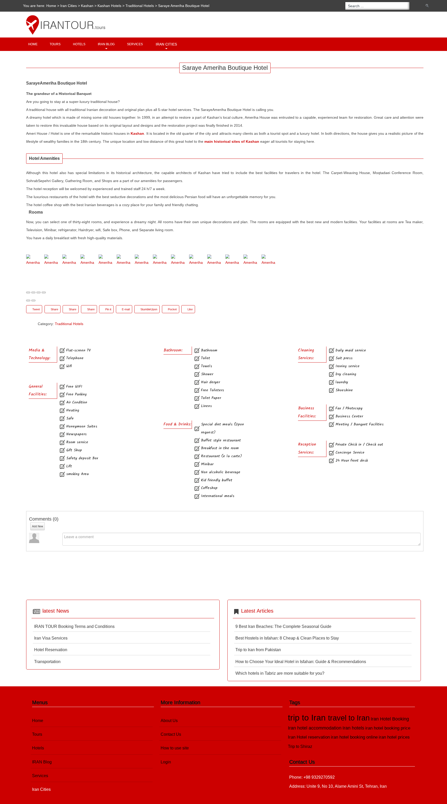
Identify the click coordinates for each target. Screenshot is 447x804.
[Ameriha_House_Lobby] (123, 260)
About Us (169, 720)
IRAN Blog (106, 44)
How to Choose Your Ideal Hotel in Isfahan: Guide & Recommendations (300, 661)
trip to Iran (308, 717)
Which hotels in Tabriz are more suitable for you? (279, 673)
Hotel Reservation (50, 650)
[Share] (33, 292)
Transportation (47, 661)
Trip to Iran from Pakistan (258, 650)
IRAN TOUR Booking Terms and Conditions (74, 626)
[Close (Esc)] (28, 292)
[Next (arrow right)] (33, 300)
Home (51, 6)
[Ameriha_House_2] (69, 260)
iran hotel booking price (387, 728)
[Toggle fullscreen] (38, 292)
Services (135, 44)
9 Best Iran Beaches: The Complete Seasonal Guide (283, 626)
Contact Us (171, 734)
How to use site (175, 748)
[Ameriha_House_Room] (214, 260)
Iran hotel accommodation (314, 728)
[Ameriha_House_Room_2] (268, 260)
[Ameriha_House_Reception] (141, 260)
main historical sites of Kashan (231, 141)
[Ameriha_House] (33, 260)
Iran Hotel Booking (390, 719)
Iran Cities (166, 44)
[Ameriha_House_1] (51, 260)
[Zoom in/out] (44, 292)
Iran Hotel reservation (309, 737)
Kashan (87, 6)
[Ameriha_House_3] (87, 260)
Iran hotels (353, 728)
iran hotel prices (394, 737)
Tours (55, 44)
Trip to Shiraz (300, 746)
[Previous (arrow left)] (28, 300)
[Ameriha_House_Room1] (232, 260)
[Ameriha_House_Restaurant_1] (178, 260)
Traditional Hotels (139, 6)
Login (166, 762)
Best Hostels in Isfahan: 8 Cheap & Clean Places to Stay (287, 638)
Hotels (79, 44)
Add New (37, 526)
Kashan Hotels (110, 6)
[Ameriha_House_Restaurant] (160, 260)
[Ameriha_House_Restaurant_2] (196, 260)
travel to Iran (349, 718)
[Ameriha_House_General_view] (105, 260)
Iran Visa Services (51, 638)
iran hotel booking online (354, 737)
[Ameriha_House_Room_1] (250, 260)
